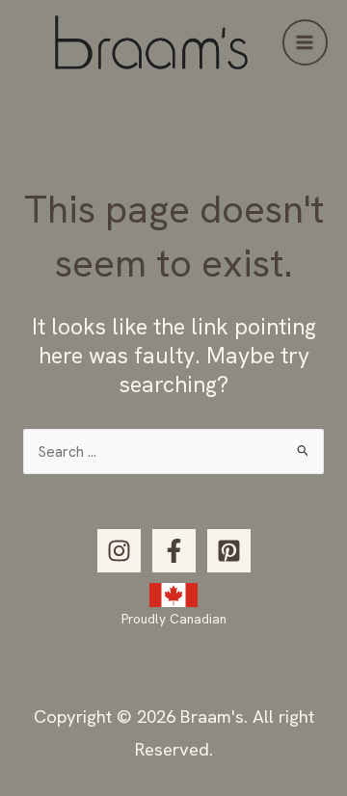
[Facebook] (174, 550)
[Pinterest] (229, 550)
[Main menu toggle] (305, 42)
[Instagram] (119, 550)
